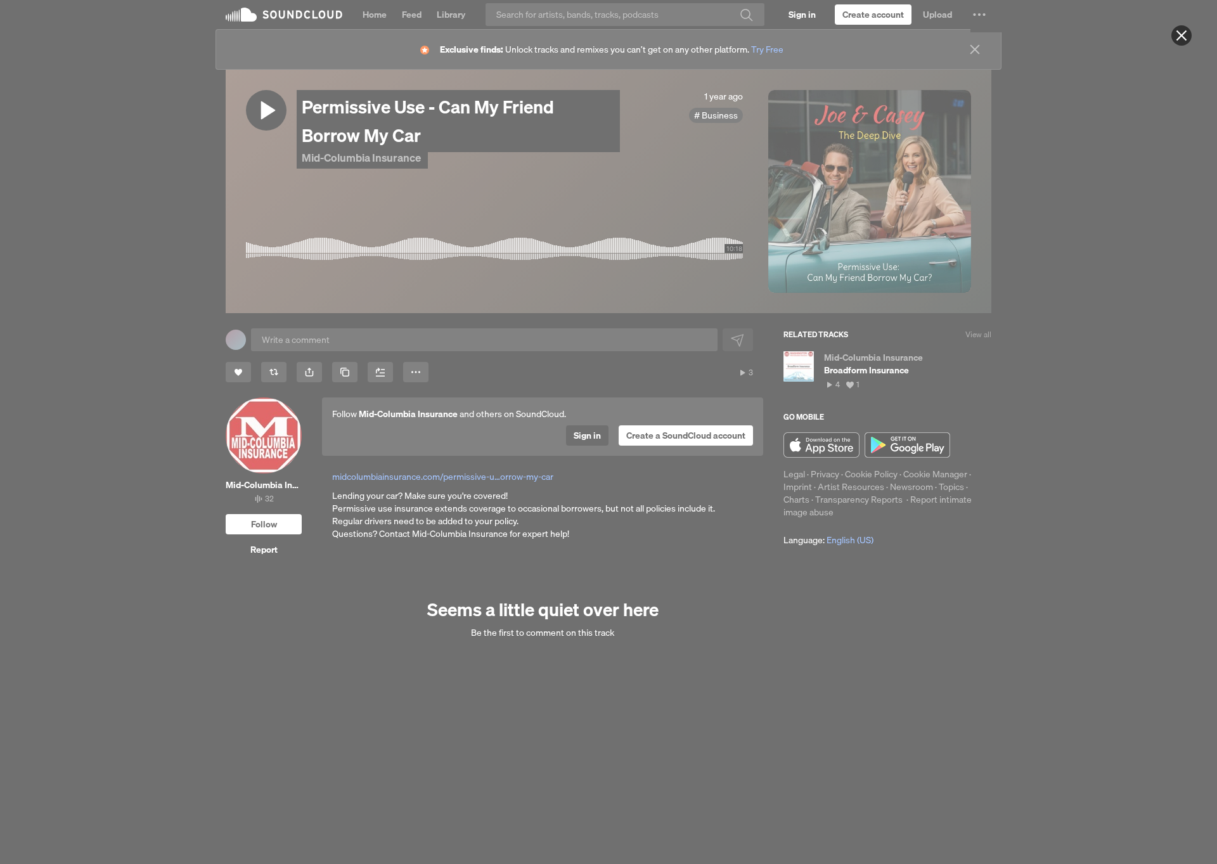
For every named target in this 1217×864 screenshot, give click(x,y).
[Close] (1181, 35)
